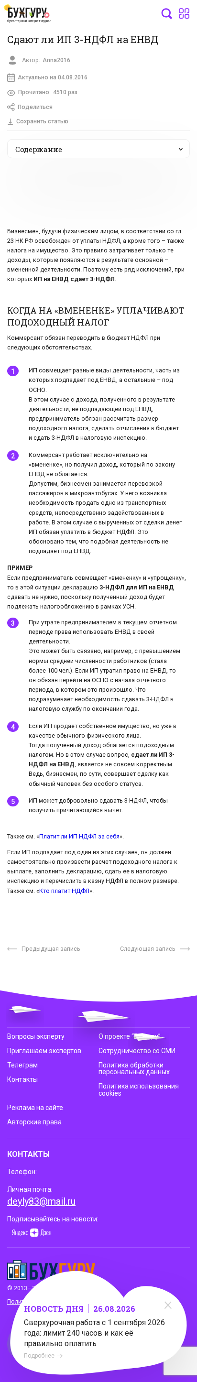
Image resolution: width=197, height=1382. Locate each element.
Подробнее (39, 1355)
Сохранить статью (42, 121)
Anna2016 (56, 60)
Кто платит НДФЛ (64, 890)
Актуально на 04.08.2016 (53, 77)
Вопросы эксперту (36, 1036)
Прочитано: (47, 92)
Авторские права (34, 1122)
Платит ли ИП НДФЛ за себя (79, 836)
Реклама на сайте (35, 1107)
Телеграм (22, 1065)
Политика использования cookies (138, 1089)
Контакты (22, 1079)
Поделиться (35, 107)
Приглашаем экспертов (44, 1051)
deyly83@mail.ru (41, 1201)
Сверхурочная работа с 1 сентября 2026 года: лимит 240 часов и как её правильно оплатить (94, 1333)
